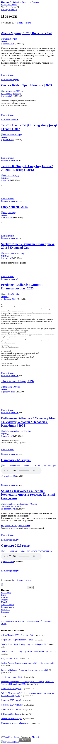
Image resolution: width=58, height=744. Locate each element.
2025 (13, 476)
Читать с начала (24, 23)
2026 (12, 44)
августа (6, 44)
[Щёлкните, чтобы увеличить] (9, 39)
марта (5, 258)
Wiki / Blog (6, 592)
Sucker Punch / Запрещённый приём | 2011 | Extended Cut (28, 245)
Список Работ (7, 604)
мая (4, 180)
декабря (7, 476)
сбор (42, 621)
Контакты (26, 2)
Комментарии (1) (9, 79)
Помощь (35, 2)
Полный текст (7, 75)
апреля (6, 217)
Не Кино (5, 597)
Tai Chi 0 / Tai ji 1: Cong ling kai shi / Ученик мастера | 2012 (27, 167)
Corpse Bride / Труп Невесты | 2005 (26, 85)
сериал (48, 621)
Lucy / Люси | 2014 (14, 207)
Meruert (35, 737)
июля (5, 96)
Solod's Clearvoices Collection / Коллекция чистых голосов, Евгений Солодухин (28, 494)
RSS (12, 2)
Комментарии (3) (9, 540)
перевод (4, 41)
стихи (3, 623)
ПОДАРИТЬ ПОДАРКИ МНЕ (15, 525)
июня (5, 139)
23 (2, 299)
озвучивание (7, 506)
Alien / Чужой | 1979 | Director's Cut (26, 33)
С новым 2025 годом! (16, 545)
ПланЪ (4, 602)
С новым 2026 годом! (16, 460)
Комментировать (9, 120)
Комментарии (7, 607)
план (36, 621)
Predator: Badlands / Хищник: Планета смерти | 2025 (23, 286)
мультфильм (6, 93)
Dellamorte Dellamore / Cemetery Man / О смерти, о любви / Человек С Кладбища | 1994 (28, 421)
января (6, 436)
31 (2, 476)
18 (2, 509)
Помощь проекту (9, 9)
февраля (7, 299)
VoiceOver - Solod (9, 5)
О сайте (17, 2)
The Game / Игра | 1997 (17, 381)
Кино (3, 595)
